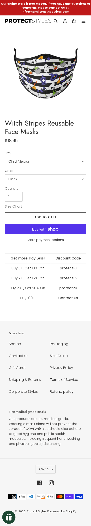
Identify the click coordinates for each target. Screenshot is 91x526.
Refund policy (62, 391)
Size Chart (13, 206)
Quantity (11, 188)
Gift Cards (17, 367)
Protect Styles (36, 511)
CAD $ (44, 469)
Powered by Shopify (61, 511)
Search (15, 343)
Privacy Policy (61, 367)
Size (8, 153)
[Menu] (83, 21)
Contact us (18, 355)
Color (9, 171)
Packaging (59, 343)
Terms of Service (64, 379)
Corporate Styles (23, 391)
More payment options (45, 240)
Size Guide (59, 355)
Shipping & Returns (25, 379)
